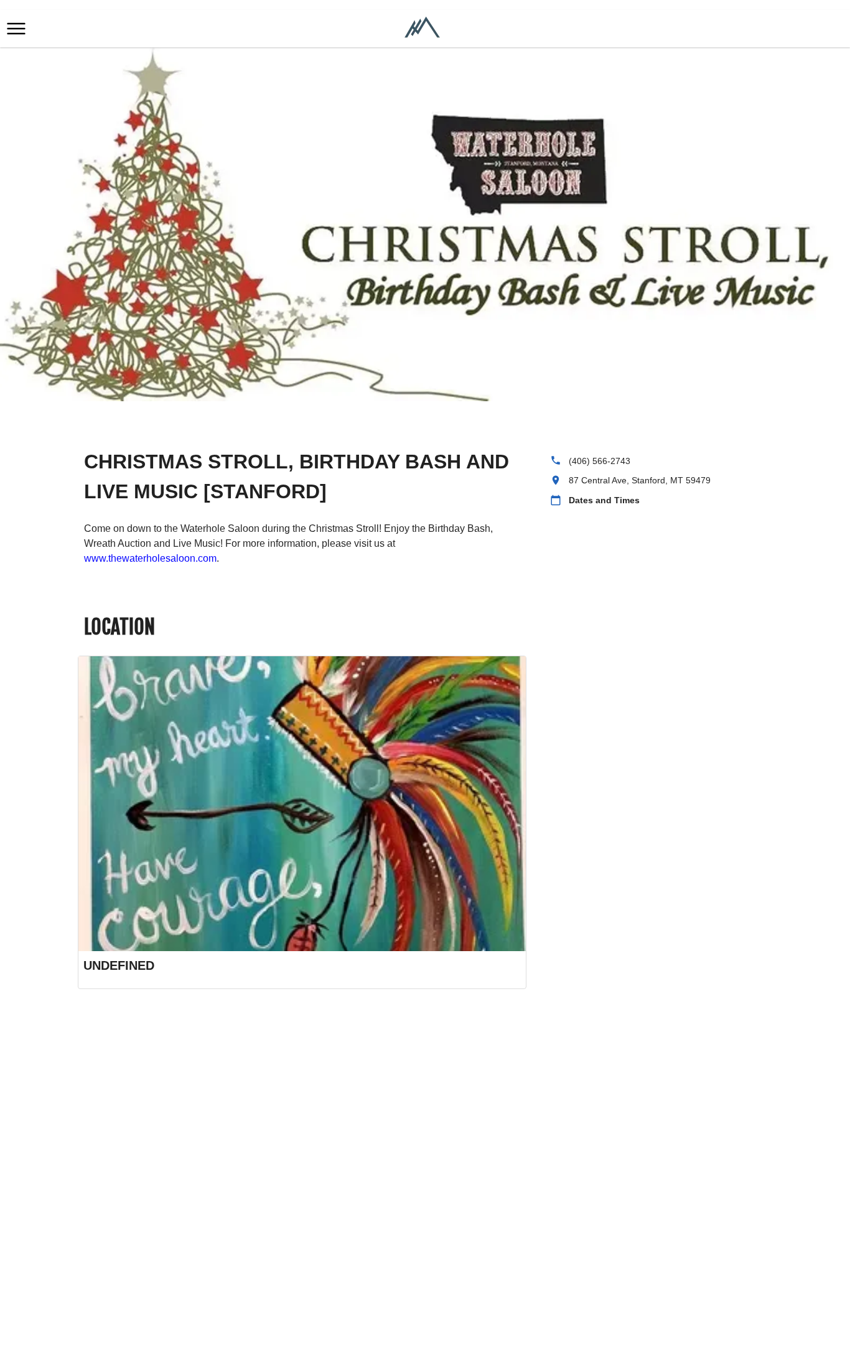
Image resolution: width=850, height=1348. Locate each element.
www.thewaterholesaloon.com (150, 558)
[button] (16, 29)
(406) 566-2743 (599, 461)
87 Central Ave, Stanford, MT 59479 (640, 480)
